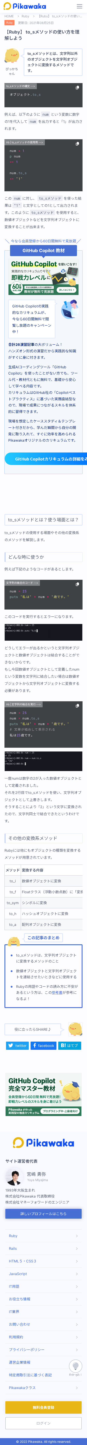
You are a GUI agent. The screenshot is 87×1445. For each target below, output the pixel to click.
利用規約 (16, 1337)
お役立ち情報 (19, 1299)
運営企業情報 (19, 1362)
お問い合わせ (19, 1324)
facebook (46, 1045)
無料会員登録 (43, 1407)
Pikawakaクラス (22, 1387)
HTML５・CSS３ (23, 1261)
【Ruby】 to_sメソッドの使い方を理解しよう (60, 16)
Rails (13, 1248)
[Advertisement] (43, 494)
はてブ (72, 1045)
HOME (9, 16)
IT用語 (14, 1286)
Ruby (25, 16)
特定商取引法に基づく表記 (30, 1375)
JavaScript (18, 1274)
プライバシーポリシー (27, 1349)
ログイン (43, 1423)
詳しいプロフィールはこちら (43, 1214)
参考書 (57, 992)
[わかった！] (75, 1366)
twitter (21, 1045)
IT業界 (14, 1311)
